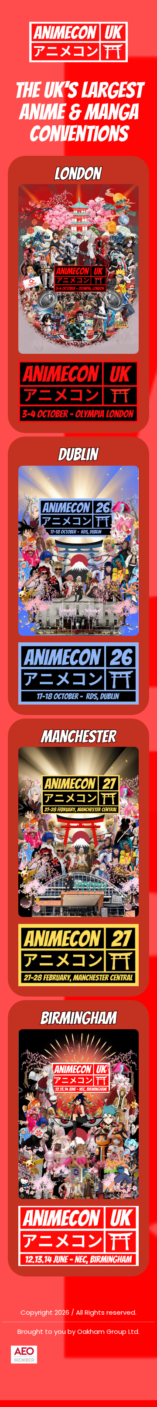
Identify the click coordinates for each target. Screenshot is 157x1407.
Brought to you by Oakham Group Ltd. (78, 1331)
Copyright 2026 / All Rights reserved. (78, 1312)
